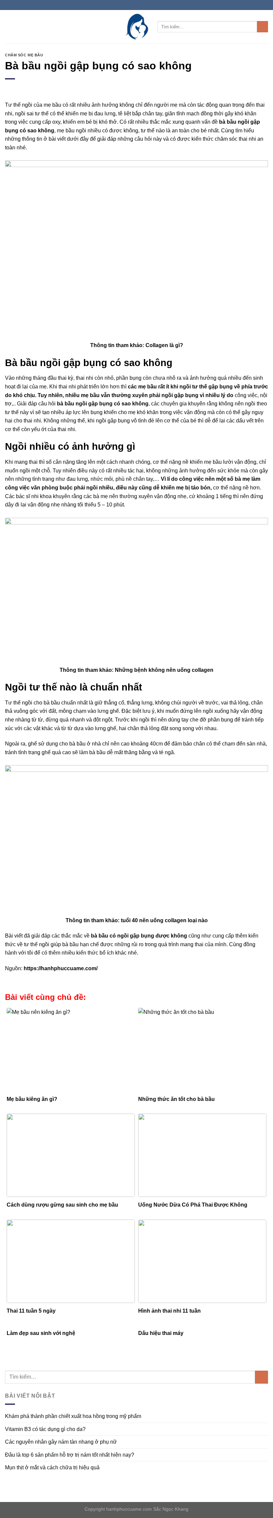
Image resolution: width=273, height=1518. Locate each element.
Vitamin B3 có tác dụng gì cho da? (45, 1429)
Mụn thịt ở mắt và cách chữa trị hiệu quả (52, 1467)
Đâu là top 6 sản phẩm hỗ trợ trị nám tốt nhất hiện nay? (69, 1455)
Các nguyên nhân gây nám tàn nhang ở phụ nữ (61, 1442)
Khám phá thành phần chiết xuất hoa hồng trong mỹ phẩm (73, 1416)
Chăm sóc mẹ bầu (24, 55)
